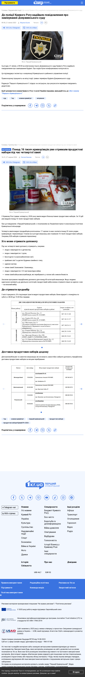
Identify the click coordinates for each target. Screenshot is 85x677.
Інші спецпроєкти (50, 552)
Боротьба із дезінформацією (52, 522)
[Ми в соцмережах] (13, 497)
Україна (25, 518)
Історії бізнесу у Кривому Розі (51, 545)
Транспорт (72, 514)
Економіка (26, 542)
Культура (25, 523)
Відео (70, 527)
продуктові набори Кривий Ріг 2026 (16, 423)
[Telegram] (36, 105)
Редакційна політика (39, 583)
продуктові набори (56, 419)
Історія (24, 562)
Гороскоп (71, 523)
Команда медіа (37, 588)
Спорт (24, 538)
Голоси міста (50, 540)
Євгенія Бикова (26, 157)
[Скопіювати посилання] (55, 105)
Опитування (50, 532)
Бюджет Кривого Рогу (52, 511)
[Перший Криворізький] (42, 3)
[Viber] (42, 105)
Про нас (48, 562)
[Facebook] (30, 105)
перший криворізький (36, 419)
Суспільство (27, 527)
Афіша (70, 510)
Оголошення (73, 518)
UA (42, 22)
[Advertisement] (42, 127)
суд (4, 98)
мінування (40, 98)
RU (46, 22)
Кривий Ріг (26, 514)
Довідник (72, 562)
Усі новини (26, 510)
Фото (23, 550)
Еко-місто (49, 517)
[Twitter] (49, 105)
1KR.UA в (13, 28)
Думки (24, 554)
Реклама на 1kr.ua (67, 583)
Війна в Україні (28, 546)
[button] (42, 347)
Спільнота (26, 565)
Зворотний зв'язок (67, 588)
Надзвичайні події (27, 532)
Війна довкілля (51, 528)
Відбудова (49, 536)
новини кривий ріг (25, 98)
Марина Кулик (25, 22)
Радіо (70, 531)
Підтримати (9, 3)
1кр (12, 98)
